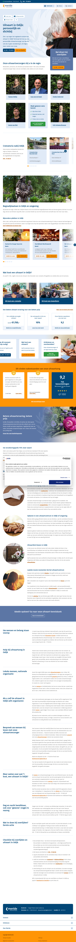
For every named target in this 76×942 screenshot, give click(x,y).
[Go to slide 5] (11, 261)
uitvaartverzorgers (56, 672)
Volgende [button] (65, 151)
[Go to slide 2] (5, 261)
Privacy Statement (42, 940)
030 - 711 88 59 (27, 1)
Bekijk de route (10, 256)
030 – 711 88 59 (47, 642)
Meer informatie (22, 256)
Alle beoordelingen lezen (38, 401)
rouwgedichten (44, 505)
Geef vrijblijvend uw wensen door (12, 225)
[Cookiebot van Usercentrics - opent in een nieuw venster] (63, 458)
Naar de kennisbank (38, 615)
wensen (39, 686)
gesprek (54, 676)
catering (50, 781)
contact (40, 908)
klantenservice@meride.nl (39, 758)
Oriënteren (6, 923)
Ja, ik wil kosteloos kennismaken (38, 124)
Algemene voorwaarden (8, 940)
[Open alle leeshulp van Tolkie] (16, 19)
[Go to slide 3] (7, 261)
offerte (57, 791)
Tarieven (5, 917)
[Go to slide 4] (9, 261)
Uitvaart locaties (7, 938)
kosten (37, 710)
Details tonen (63, 477)
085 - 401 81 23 (61, 910)
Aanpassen (37, 482)
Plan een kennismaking (51, 354)
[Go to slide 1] (3, 261)
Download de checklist (43, 880)
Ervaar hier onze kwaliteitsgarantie (12, 433)
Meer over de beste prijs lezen (64, 309)
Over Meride (6, 928)
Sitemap (40, 938)
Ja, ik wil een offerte (28, 355)
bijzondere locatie (50, 635)
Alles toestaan (59, 482)
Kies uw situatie (20, 50)
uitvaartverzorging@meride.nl (45, 910)
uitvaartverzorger (42, 737)
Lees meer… (19, 393)
